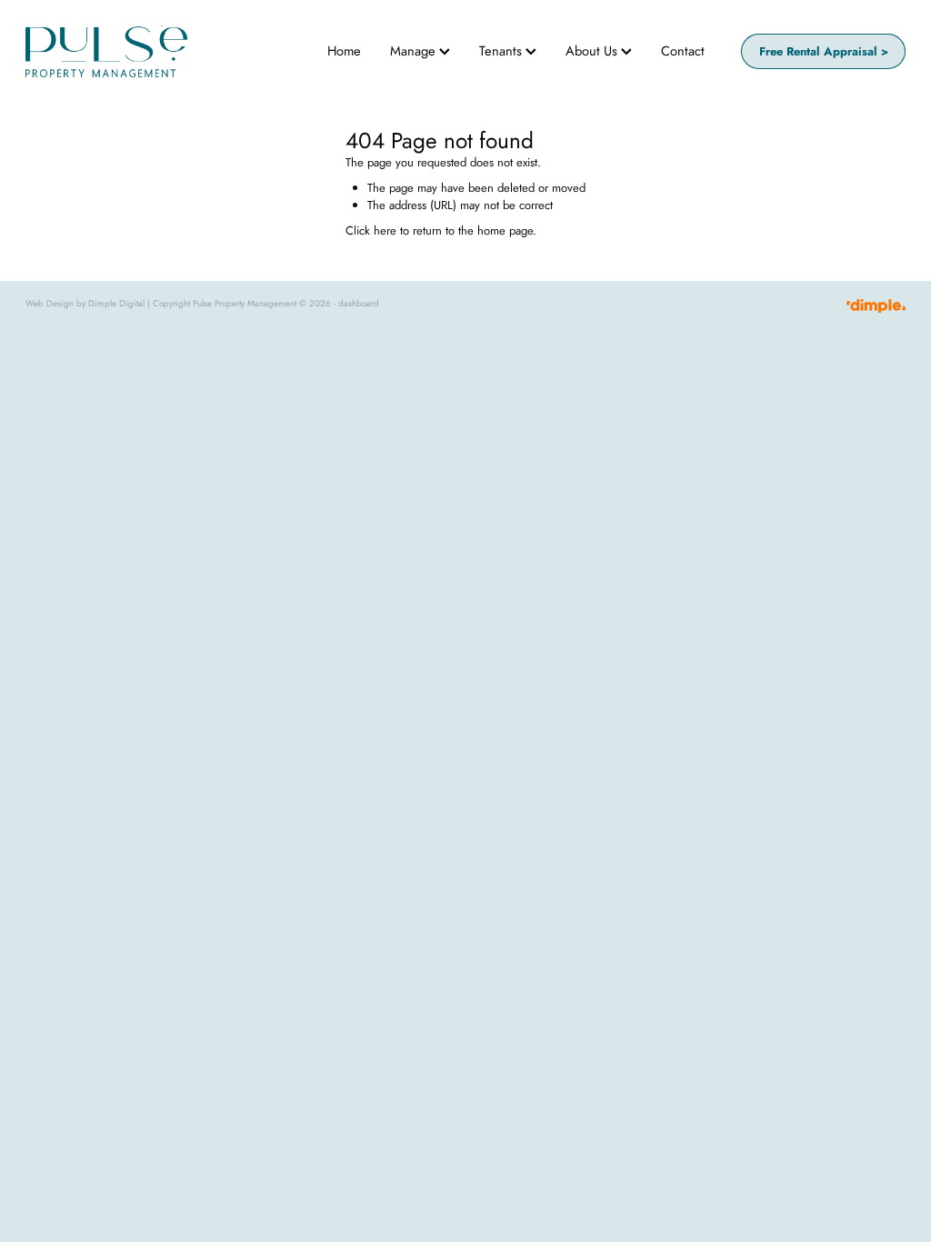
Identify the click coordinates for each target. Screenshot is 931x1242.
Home (344, 50)
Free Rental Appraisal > (823, 51)
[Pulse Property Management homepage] (113, 51)
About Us (593, 50)
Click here (370, 230)
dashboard (358, 303)
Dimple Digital (116, 303)
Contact (683, 50)
